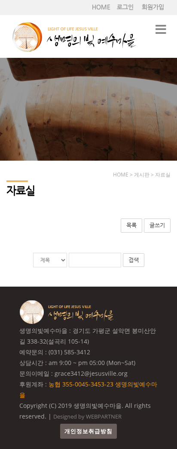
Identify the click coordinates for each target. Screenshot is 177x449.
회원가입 (153, 6)
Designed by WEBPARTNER (87, 416)
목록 (131, 225)
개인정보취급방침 (88, 431)
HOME (101, 6)
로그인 (125, 6)
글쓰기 (157, 225)
